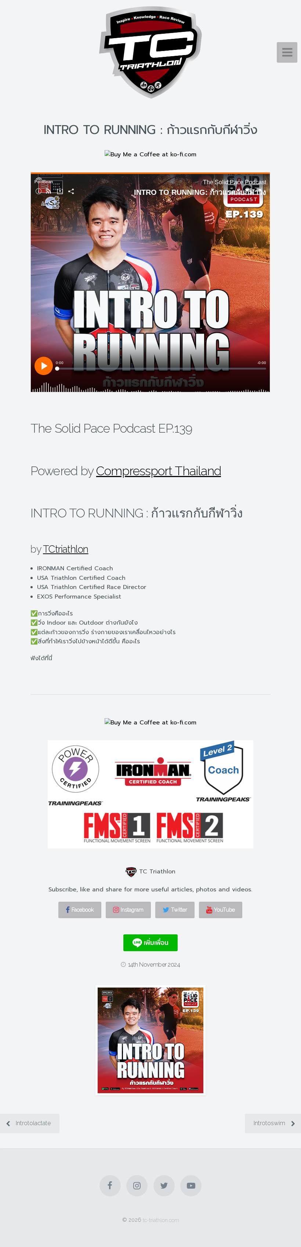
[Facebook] (110, 1185)
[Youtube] (191, 1185)
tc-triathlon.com (161, 1220)
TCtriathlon (65, 549)
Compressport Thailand (158, 470)
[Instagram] (137, 1185)
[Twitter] (164, 1185)
